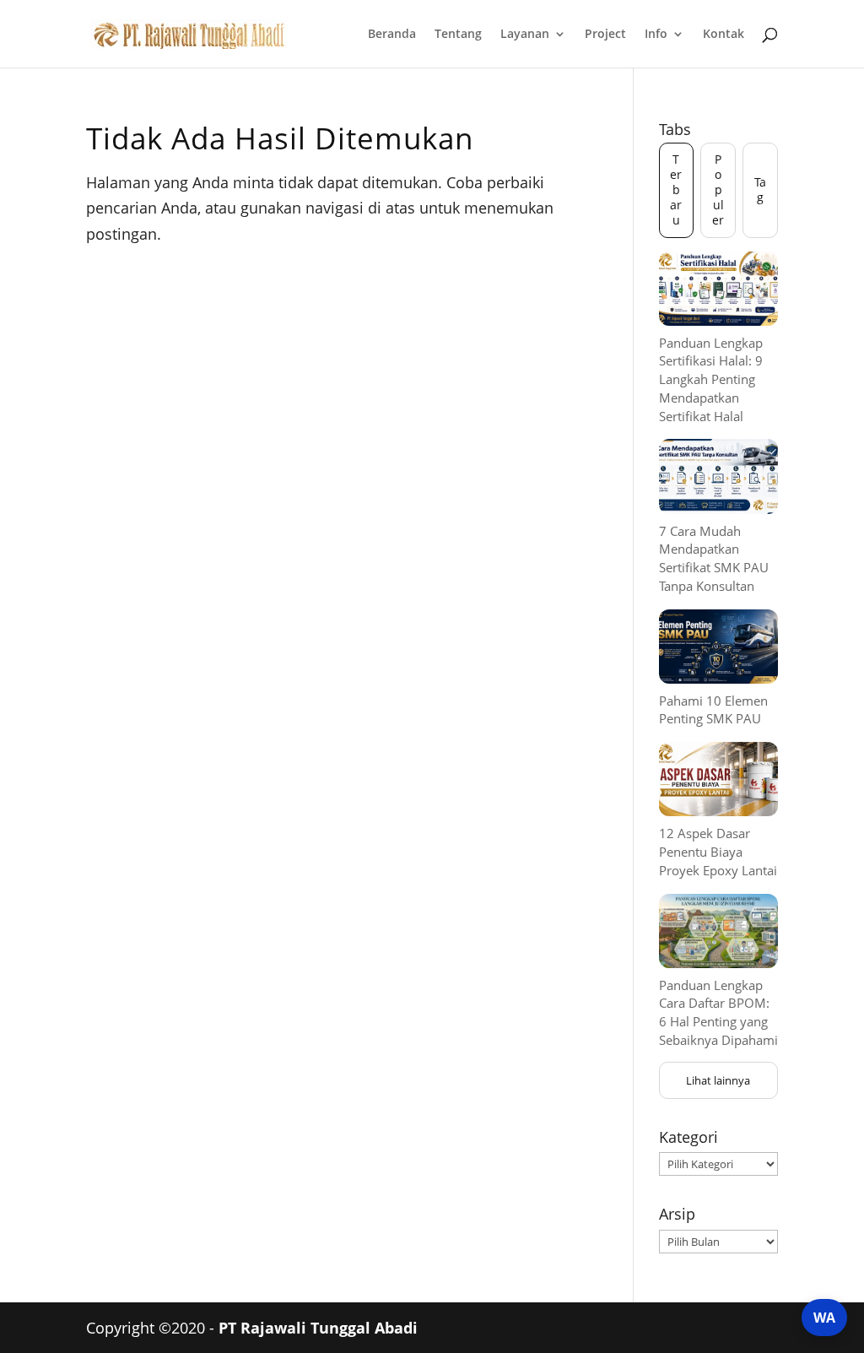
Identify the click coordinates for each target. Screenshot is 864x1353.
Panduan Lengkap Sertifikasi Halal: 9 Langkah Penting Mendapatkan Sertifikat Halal (711, 379)
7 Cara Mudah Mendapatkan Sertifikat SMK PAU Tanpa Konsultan (714, 558)
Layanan (524, 34)
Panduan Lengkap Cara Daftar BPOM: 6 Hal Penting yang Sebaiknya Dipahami (718, 1012)
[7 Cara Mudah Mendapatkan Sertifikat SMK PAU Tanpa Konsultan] (718, 476)
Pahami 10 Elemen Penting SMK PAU (713, 710)
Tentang (458, 34)
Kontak (723, 34)
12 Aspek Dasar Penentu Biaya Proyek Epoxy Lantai (718, 852)
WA (824, 1317)
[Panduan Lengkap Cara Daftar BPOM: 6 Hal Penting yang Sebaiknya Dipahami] (718, 931)
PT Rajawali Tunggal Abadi (318, 1328)
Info (656, 34)
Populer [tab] (718, 190)
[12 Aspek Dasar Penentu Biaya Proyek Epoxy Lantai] (718, 779)
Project (605, 34)
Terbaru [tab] (676, 190)
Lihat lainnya (718, 1080)
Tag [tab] (760, 189)
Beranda (392, 34)
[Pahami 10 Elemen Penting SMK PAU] (718, 646)
